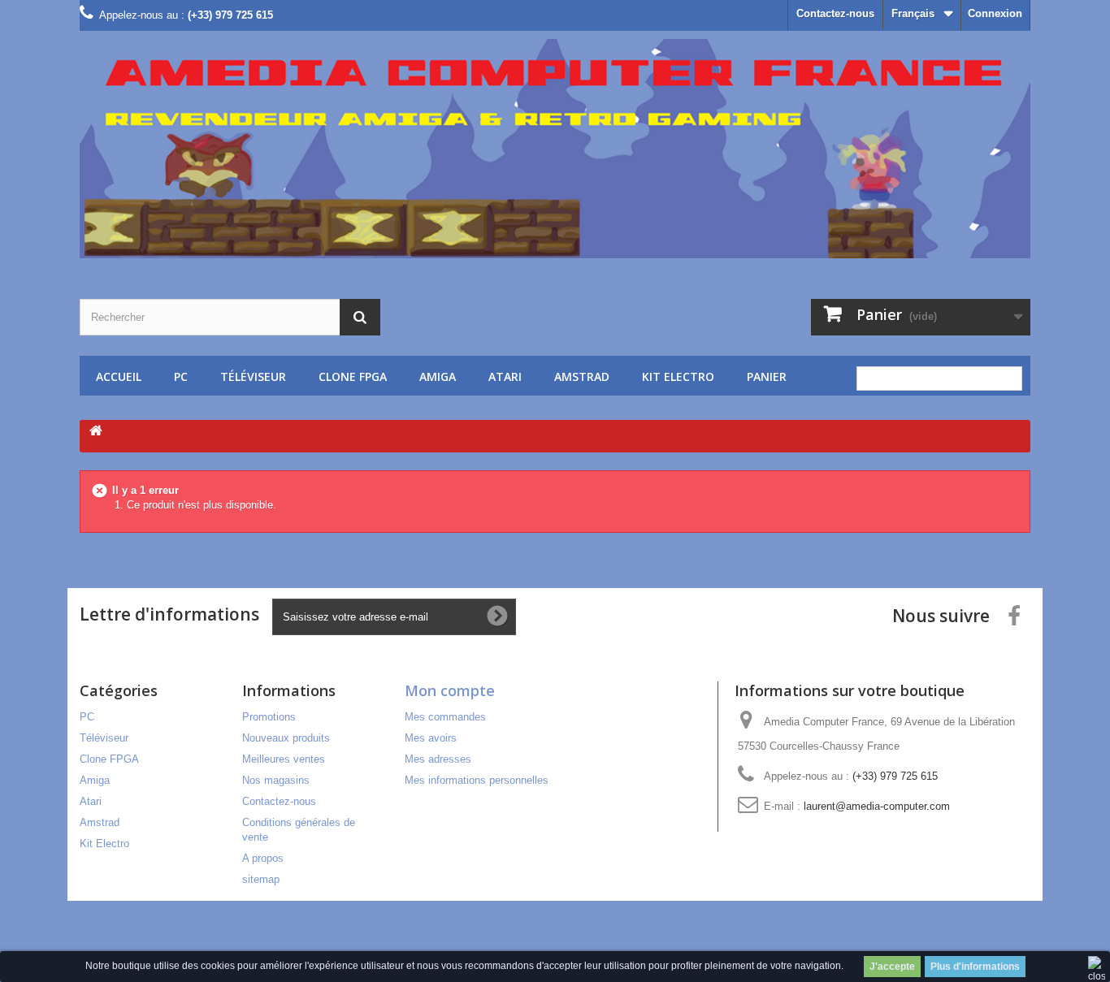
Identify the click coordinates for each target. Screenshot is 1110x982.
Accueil (118, 376)
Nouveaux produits (286, 738)
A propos (263, 858)
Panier (767, 376)
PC (181, 376)
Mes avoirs (431, 738)
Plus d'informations (975, 966)
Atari (505, 376)
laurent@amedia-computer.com (877, 806)
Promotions (269, 717)
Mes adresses (438, 759)
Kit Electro (678, 376)
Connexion (995, 13)
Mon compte (450, 690)
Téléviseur (253, 376)
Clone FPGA (353, 376)
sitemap (261, 879)
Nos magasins (276, 780)
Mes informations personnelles (476, 780)
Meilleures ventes (283, 759)
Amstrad (581, 376)
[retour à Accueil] (95, 432)
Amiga (437, 376)
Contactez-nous (835, 13)
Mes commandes (445, 717)
